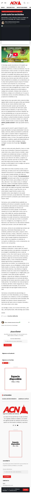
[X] (15, 425)
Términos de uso (13, 490)
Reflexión (15, 316)
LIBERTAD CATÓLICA (24, 398)
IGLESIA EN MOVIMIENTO (9, 398)
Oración (9, 316)
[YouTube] (17, 425)
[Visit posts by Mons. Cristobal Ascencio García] (2, 322)
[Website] (29, 322)
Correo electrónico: (15, 338)
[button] (25, 490)
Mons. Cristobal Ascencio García (12, 21)
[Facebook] (13, 425)
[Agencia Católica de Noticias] (15, 3)
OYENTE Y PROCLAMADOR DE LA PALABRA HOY (12, 11)
